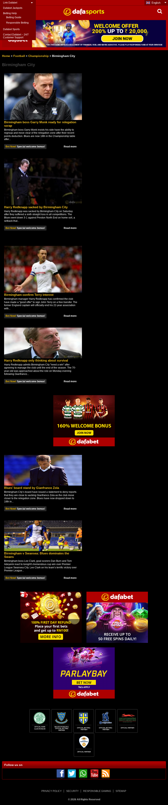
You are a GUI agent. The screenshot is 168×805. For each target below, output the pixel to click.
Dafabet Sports (11, 29)
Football (19, 56)
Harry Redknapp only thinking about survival (36, 360)
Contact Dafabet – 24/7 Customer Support (16, 36)
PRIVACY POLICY (51, 791)
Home (6, 56)
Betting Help (10, 13)
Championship (38, 56)
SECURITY (72, 791)
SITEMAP (121, 791)
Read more (70, 146)
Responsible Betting (17, 22)
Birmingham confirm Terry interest (28, 294)
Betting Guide (13, 17)
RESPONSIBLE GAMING (97, 791)
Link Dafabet (10, 2)
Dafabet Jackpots (12, 8)
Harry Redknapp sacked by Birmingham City (36, 207)
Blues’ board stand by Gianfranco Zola (31, 488)
